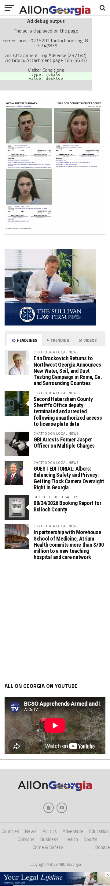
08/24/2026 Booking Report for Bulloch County (67, 506)
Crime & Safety (48, 847)
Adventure (73, 831)
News (31, 831)
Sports (90, 839)
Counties (10, 831)
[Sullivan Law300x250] (50, 323)
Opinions (26, 839)
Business (49, 839)
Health (71, 839)
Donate (102, 847)
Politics (49, 831)
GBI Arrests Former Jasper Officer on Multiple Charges (64, 442)
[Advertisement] (55, 621)
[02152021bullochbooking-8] (55, 227)
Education (99, 831)
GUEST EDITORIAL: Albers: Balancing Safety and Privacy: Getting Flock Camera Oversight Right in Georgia (69, 478)
